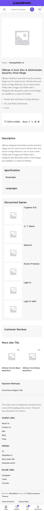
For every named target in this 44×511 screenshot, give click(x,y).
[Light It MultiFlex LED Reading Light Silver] (13, 290)
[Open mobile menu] (4, 9)
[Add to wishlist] (18, 350)
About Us (5, 423)
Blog (4, 435)
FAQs (4, 439)
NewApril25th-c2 (17, 63)
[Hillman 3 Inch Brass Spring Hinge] (32, 356)
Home (4, 63)
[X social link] (32, 121)
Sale (3, 431)
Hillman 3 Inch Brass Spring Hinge (31, 369)
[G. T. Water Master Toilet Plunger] (13, 234)
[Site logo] (22, 3)
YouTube (5, 483)
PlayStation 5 (7, 455)
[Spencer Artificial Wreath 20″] (13, 253)
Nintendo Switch (8, 463)
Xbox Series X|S (8, 459)
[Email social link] (35, 121)
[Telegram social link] (38, 121)
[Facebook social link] (29, 121)
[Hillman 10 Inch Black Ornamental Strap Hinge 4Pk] (11, 356)
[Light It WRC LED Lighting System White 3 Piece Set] (13, 309)
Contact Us (6, 427)
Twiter (4, 479)
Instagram (6, 475)
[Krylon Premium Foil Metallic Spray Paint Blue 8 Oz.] (13, 271)
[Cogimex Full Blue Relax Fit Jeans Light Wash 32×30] (13, 215)
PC (3, 451)
